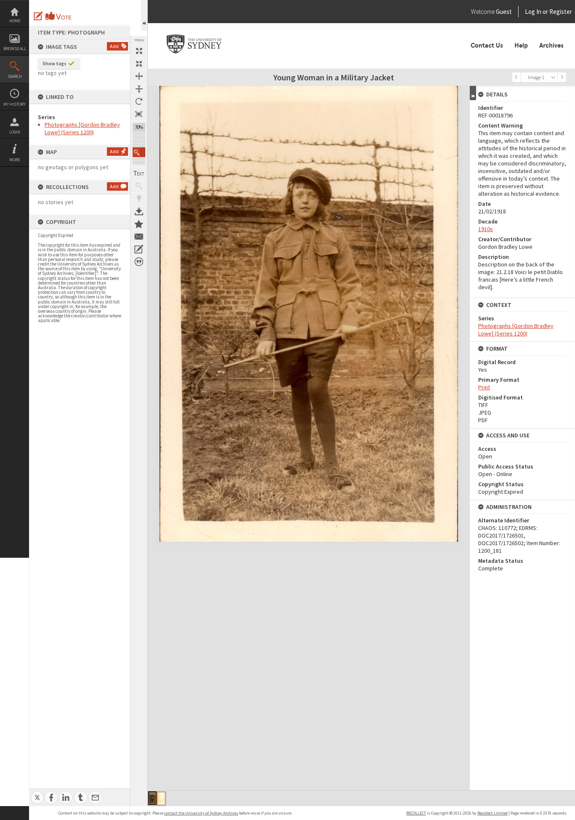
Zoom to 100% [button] (138, 114)
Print (484, 387)
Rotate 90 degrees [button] (138, 101)
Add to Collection (138, 224)
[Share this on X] (37, 793)
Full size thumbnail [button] (138, 51)
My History (14, 104)
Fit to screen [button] (138, 63)
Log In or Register (532, 12)
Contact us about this (138, 236)
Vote (59, 16)
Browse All (14, 48)
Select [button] (553, 77)
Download (138, 211)
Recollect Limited (492, 813)
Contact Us (487, 45)
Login (14, 132)
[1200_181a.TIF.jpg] (161, 798)
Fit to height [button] (138, 89)
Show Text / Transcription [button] (138, 173)
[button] (139, 152)
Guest (504, 12)
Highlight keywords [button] (138, 198)
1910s (485, 229)
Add (114, 46)
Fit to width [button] (138, 76)
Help (521, 45)
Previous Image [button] (516, 77)
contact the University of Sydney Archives (201, 813)
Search (15, 76)
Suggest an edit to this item (38, 16)
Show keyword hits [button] (138, 186)
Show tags (55, 63)
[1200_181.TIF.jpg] (152, 798)
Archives (551, 45)
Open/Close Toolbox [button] (144, 15)
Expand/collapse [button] (473, 93)
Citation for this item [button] (138, 262)
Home (14, 21)
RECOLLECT (416, 813)
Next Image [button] (562, 77)
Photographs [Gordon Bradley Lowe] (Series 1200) (82, 128)
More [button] (14, 159)
